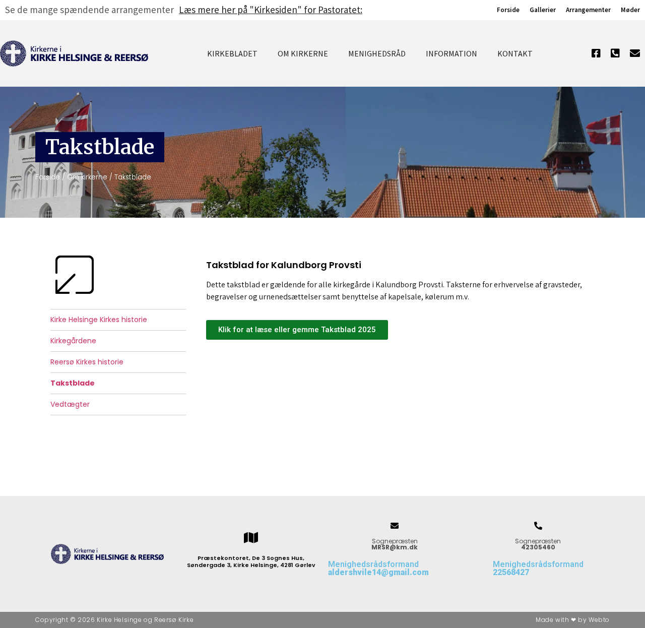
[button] (297, 330)
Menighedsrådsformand (378, 568)
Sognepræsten (394, 544)
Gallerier (543, 10)
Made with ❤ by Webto (573, 619)
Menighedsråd (377, 53)
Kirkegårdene (73, 341)
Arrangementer (588, 10)
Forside (508, 10)
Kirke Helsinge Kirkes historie (98, 320)
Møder (630, 10)
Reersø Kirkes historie (86, 362)
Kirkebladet (232, 53)
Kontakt (515, 53)
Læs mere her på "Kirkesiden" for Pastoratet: (270, 10)
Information (451, 53)
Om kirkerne (303, 53)
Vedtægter (70, 404)
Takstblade (72, 383)
